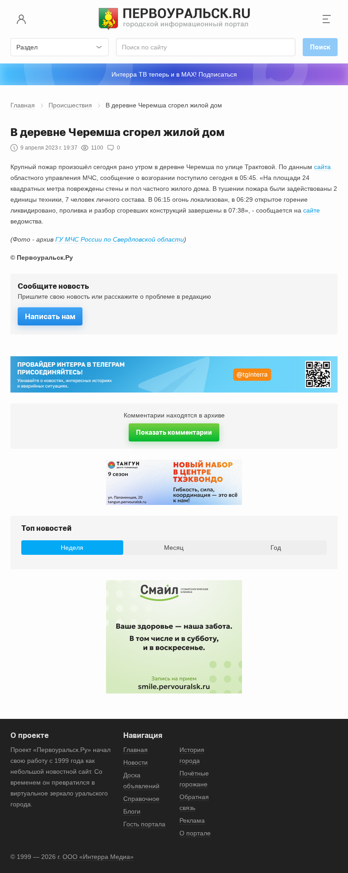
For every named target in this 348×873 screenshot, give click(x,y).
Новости (135, 762)
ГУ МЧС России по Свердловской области (119, 239)
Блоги (131, 811)
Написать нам (50, 316)
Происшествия (70, 105)
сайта (322, 166)
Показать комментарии (174, 432)
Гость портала (144, 824)
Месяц (174, 547)
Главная (22, 105)
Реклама (192, 820)
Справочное (141, 798)
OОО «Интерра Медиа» (98, 856)
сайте (311, 210)
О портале (195, 833)
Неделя (72, 547)
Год (276, 547)
